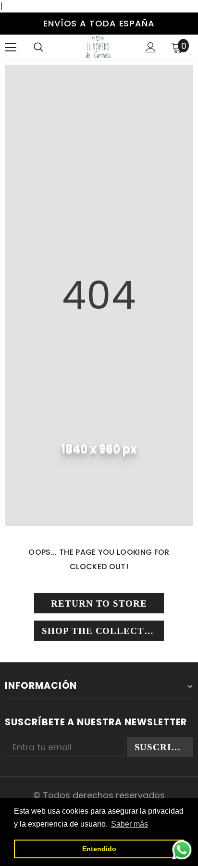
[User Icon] (151, 47)
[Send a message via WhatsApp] (182, 850)
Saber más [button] (129, 824)
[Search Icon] (38, 47)
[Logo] (98, 47)
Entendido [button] (99, 849)
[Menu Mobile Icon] (10, 47)
